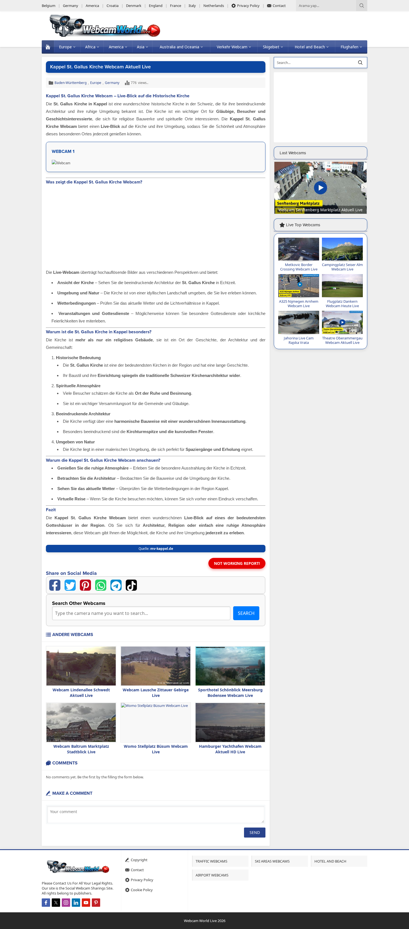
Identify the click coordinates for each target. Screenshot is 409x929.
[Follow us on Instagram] (66, 902)
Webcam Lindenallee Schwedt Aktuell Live (81, 692)
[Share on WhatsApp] (100, 585)
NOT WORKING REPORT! (237, 563)
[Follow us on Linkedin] (76, 902)
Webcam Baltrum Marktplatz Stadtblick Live (81, 749)
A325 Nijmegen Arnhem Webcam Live (298, 303)
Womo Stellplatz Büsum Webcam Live (156, 749)
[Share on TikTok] (131, 585)
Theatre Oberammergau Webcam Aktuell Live (342, 340)
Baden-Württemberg (71, 82)
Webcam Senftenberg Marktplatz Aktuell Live (321, 209)
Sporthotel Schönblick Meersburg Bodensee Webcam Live (230, 692)
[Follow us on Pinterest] (96, 902)
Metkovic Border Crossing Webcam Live (298, 266)
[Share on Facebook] (54, 585)
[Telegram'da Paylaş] (116, 585)
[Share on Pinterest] (85, 585)
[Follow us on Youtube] (86, 902)
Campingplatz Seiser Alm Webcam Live (342, 266)
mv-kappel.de (161, 548)
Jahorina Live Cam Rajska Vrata (299, 340)
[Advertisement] (155, 227)
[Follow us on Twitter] (56, 902)
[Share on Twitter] (70, 585)
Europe (95, 82)
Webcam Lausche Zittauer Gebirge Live (156, 692)
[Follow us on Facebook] (46, 902)
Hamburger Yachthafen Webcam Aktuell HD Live (230, 749)
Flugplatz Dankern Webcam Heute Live (342, 303)
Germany (112, 82)
